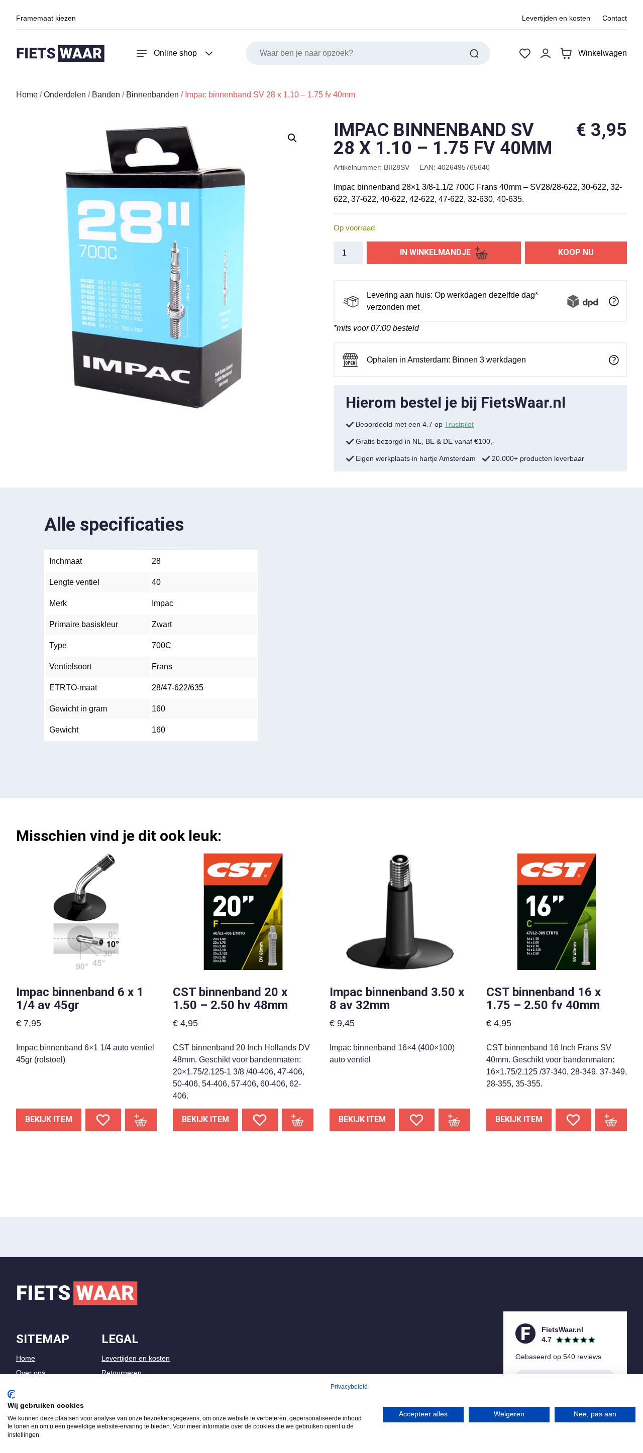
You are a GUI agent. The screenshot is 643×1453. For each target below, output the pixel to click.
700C (161, 645)
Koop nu (576, 252)
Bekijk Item (48, 1119)
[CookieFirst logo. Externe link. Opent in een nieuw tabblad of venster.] (11, 1394)
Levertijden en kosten (556, 18)
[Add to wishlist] (103, 1120)
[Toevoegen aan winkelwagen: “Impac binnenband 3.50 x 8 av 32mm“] (455, 1120)
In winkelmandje (435, 252)
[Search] (474, 53)
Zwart (162, 624)
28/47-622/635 (177, 687)
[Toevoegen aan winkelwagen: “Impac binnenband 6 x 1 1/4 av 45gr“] (141, 1120)
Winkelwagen (602, 53)
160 (158, 708)
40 (156, 582)
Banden (106, 94)
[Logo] (60, 53)
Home (27, 94)
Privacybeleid (349, 1386)
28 (156, 561)
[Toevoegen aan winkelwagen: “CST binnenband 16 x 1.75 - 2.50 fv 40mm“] (611, 1120)
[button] (292, 138)
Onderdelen (65, 94)
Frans (162, 666)
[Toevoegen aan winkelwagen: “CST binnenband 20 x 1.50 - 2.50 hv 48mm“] (298, 1120)
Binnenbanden (152, 94)
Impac (162, 603)
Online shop (175, 53)
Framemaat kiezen (46, 18)
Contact (614, 18)
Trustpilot (459, 424)
